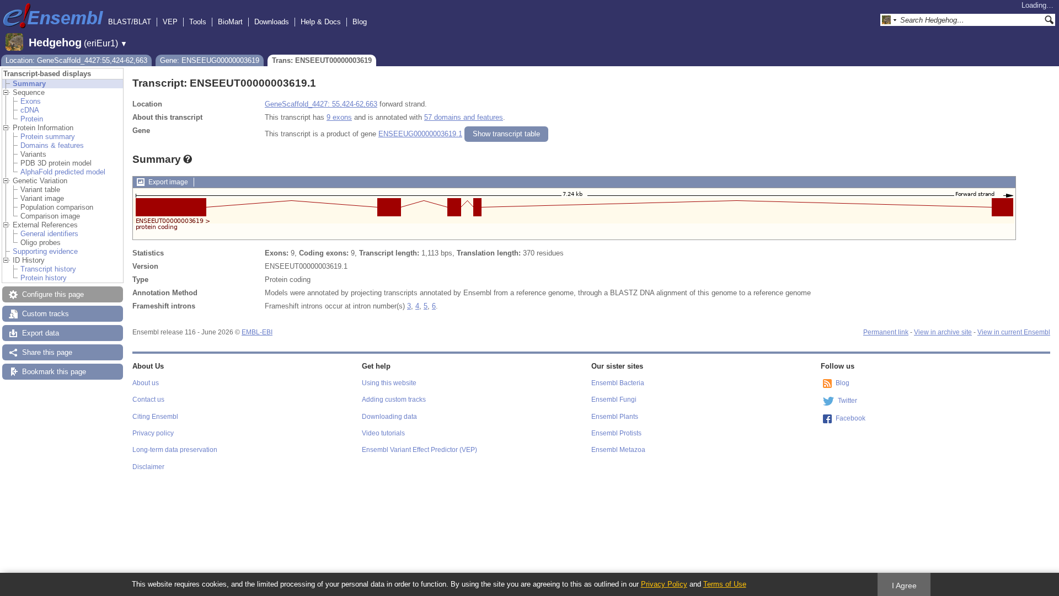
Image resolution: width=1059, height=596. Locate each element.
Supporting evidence (45, 251)
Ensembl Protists (616, 433)
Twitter (847, 400)
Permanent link (885, 332)
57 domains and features (463, 117)
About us (145, 383)
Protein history (43, 278)
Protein (31, 119)
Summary (29, 83)
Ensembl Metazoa (618, 449)
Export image (168, 182)
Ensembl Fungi (614, 399)
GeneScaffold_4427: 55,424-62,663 (321, 104)
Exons (30, 101)
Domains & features (52, 145)
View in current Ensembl (1013, 332)
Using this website (389, 383)
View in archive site (943, 332)
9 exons (339, 117)
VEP (170, 22)
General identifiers (49, 234)
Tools (197, 22)
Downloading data (389, 416)
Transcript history (48, 269)
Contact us (148, 399)
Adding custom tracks (394, 399)
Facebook (850, 418)
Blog (359, 22)
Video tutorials (383, 433)
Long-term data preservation (174, 449)
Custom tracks (45, 314)
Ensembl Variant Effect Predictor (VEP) (419, 449)
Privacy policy (153, 433)
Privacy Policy (664, 584)
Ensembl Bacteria (617, 383)
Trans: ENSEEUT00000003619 (322, 60)
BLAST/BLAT (129, 22)
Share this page (47, 352)
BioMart (230, 22)
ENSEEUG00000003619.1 (420, 134)
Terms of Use (724, 584)
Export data (40, 333)
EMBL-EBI (257, 332)
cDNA (29, 110)
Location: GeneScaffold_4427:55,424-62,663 (76, 60)
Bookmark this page (54, 372)
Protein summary (47, 136)
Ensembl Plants (614, 416)
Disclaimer (148, 467)
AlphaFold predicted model (62, 172)
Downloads (271, 22)
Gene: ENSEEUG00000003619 (209, 60)
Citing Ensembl (155, 416)
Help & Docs (321, 22)
